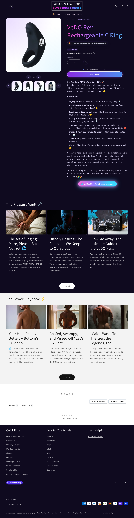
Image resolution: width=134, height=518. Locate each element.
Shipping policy (78, 513)
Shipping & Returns (13, 445)
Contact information (91, 513)
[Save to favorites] (85, 62)
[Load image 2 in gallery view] (28, 86)
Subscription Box (13, 461)
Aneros (49, 445)
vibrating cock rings (84, 19)
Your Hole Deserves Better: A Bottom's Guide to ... (24, 338)
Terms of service (65, 513)
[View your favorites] (11, 6)
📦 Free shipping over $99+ (67, 14)
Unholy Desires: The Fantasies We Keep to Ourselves (66, 244)
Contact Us (10, 440)
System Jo (51, 470)
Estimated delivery (79, 53)
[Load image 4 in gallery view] (50, 86)
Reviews (9, 457)
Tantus (49, 453)
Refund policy (41, 513)
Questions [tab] (26, 405)
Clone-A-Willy (52, 466)
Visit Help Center (95, 436)
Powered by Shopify (28, 513)
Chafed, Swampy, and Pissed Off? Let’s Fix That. (66, 338)
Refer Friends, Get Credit (16, 436)
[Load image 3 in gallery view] (39, 86)
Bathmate (51, 440)
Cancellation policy (106, 513)
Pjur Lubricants (53, 461)
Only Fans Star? (12, 470)
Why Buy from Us (13, 449)
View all (67, 286)
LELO (49, 449)
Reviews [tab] (12, 405)
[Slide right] (38, 77)
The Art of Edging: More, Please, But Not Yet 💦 (23, 244)
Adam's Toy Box (17, 513)
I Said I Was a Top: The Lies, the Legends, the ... (105, 338)
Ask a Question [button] (99, 401)
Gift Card (50, 436)
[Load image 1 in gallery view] (17, 86)
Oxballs (50, 457)
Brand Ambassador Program (17, 474)
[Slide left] (28, 77)
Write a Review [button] (118, 401)
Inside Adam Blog (13, 466)
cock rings (72, 19)
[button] (5, 6)
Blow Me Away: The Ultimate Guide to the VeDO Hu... (106, 244)
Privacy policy (52, 513)
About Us (10, 453)
